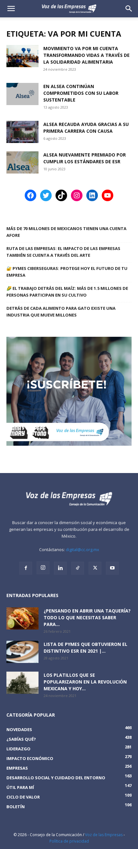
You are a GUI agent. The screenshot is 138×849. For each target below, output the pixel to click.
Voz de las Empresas (104, 834)
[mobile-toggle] (11, 8)
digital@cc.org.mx (82, 549)
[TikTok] (77, 568)
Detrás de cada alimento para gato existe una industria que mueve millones (61, 311)
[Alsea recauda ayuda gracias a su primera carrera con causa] (22, 132)
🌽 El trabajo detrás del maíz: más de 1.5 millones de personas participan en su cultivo (67, 291)
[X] (95, 568)
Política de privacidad (69, 841)
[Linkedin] (60, 568)
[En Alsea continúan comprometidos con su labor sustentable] (22, 94)
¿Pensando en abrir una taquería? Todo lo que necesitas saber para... (87, 617)
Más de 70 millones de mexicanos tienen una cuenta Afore (66, 232)
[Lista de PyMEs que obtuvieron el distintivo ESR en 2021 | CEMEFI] (22, 652)
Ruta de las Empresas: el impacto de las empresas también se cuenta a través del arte (63, 252)
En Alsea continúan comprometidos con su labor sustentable (80, 93)
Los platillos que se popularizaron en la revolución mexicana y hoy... (85, 682)
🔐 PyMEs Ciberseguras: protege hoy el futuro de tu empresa (66, 271)
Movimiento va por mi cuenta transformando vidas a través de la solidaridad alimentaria (86, 55)
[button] (129, 8)
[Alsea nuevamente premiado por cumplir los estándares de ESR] (22, 162)
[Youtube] (112, 568)
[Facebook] (25, 568)
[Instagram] (43, 567)
